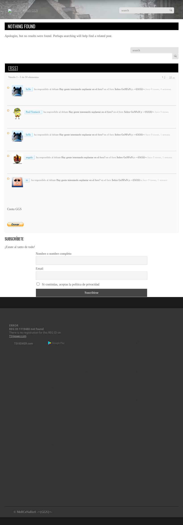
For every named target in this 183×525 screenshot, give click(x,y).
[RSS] (13, 68)
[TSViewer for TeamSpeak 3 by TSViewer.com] (21, 344)
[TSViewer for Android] (56, 343)
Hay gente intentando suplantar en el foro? (81, 89)
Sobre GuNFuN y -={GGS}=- (130, 89)
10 (170, 77)
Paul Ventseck (33, 112)
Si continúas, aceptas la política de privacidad (70, 284)
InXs (28, 89)
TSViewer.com (17, 336)
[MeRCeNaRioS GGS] (23, 10)
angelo (29, 157)
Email (39, 268)
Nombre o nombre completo (53, 253)
